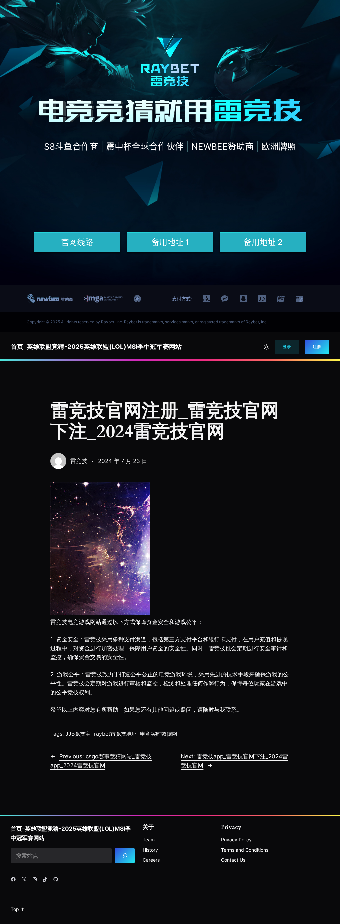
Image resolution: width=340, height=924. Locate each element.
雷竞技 (78, 460)
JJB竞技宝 (78, 734)
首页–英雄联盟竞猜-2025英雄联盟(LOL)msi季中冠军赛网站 (96, 346)
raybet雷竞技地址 (115, 734)
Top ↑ (18, 909)
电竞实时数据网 (158, 734)
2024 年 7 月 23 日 (122, 460)
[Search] (125, 856)
